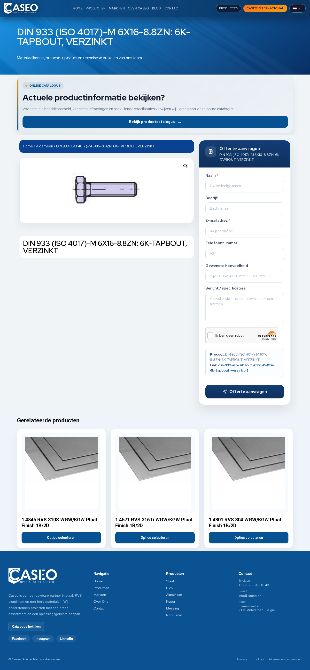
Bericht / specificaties (225, 288)
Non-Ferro (174, 615)
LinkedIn (66, 638)
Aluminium (174, 595)
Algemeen (44, 146)
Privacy (242, 659)
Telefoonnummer (221, 243)
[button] (185, 166)
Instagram (43, 638)
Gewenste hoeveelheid (226, 266)
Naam (211, 175)
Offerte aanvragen (248, 391)
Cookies (258, 659)
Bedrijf (211, 198)
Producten (101, 588)
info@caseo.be (250, 596)
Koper (170, 601)
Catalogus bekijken (26, 626)
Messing (172, 608)
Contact (99, 608)
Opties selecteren (61, 538)
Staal (170, 581)
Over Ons (100, 601)
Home (28, 146)
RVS (169, 588)
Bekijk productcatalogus (155, 121)
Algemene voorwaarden (285, 659)
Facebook (19, 638)
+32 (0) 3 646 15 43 (254, 585)
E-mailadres (217, 220)
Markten (99, 595)
